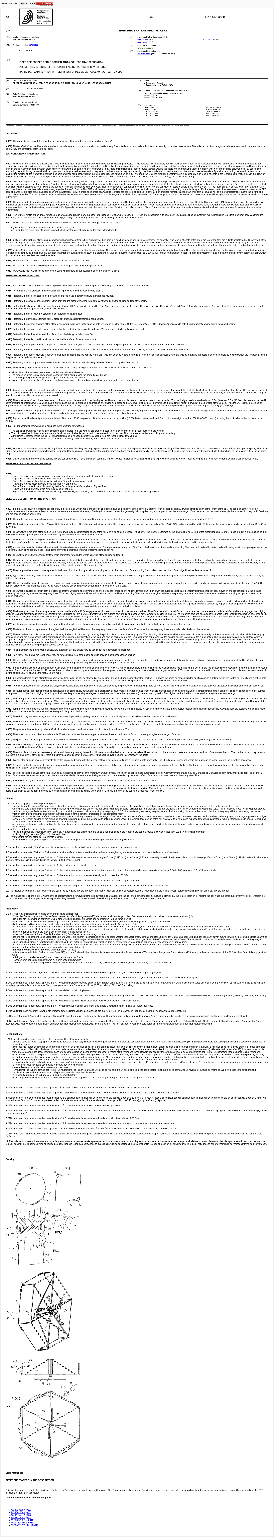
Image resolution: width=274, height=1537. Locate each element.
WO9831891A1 (19, 1522)
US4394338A (18, 1512)
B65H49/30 (207, 40)
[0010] (31, 1520)
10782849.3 (33, 45)
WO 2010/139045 (144, 54)
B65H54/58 (142, 42)
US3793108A (18, 1510)
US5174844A (18, 1517)
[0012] (34, 1525)
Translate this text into (9, 3)
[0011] (31, 1522)
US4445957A (18, 1515)
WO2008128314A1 (21, 1525)
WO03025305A (19, 1520)
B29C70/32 (142, 40)
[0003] (29, 1510)
